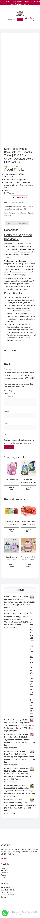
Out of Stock (11, 488)
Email (6, 423)
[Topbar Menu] (37, 9)
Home (3, 868)
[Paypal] (14, 836)
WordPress (20, 915)
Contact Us (5, 873)
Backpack (12, 213)
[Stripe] (30, 836)
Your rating (8, 390)
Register (4, 875)
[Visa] (10, 836)
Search (20, 19)
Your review (9, 396)
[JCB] (34, 836)
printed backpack (23, 213)
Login (3, 877)
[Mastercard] (6, 836)
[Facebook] (17, 907)
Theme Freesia (27, 912)
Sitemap (4, 897)
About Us (4, 870)
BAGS (25, 206)
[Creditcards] (26, 836)
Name (7, 411)
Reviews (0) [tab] (22, 223)
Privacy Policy (5, 887)
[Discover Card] (22, 836)
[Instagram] (21, 907)
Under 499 (22, 209)
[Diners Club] (18, 836)
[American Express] (2, 836)
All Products (17, 206)
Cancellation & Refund (8, 890)
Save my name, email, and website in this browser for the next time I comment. (19, 441)
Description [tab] (11, 223)
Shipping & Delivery (7, 892)
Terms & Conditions (8, 894)
